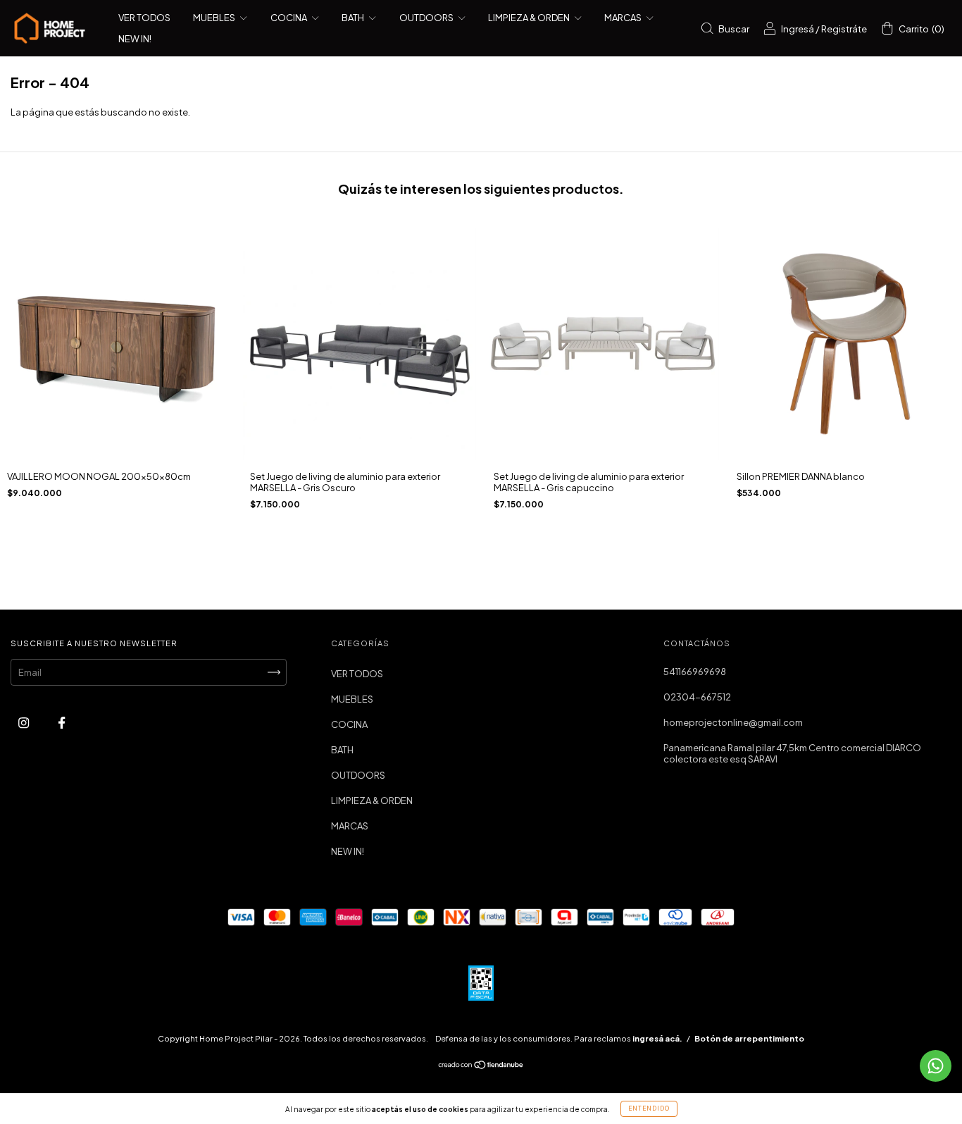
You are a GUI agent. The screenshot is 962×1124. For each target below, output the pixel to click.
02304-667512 (697, 697)
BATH (354, 17)
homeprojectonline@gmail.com (733, 722)
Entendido (649, 1108)
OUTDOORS (427, 17)
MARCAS (623, 17)
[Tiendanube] (481, 1066)
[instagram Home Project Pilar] (24, 722)
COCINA (289, 17)
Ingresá (797, 29)
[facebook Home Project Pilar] (62, 722)
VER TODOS (144, 17)
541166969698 (694, 671)
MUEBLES (215, 17)
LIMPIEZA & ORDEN (529, 17)
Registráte (844, 29)
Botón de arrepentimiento (749, 1038)
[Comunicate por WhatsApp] (935, 1066)
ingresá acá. (657, 1038)
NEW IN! (134, 38)
